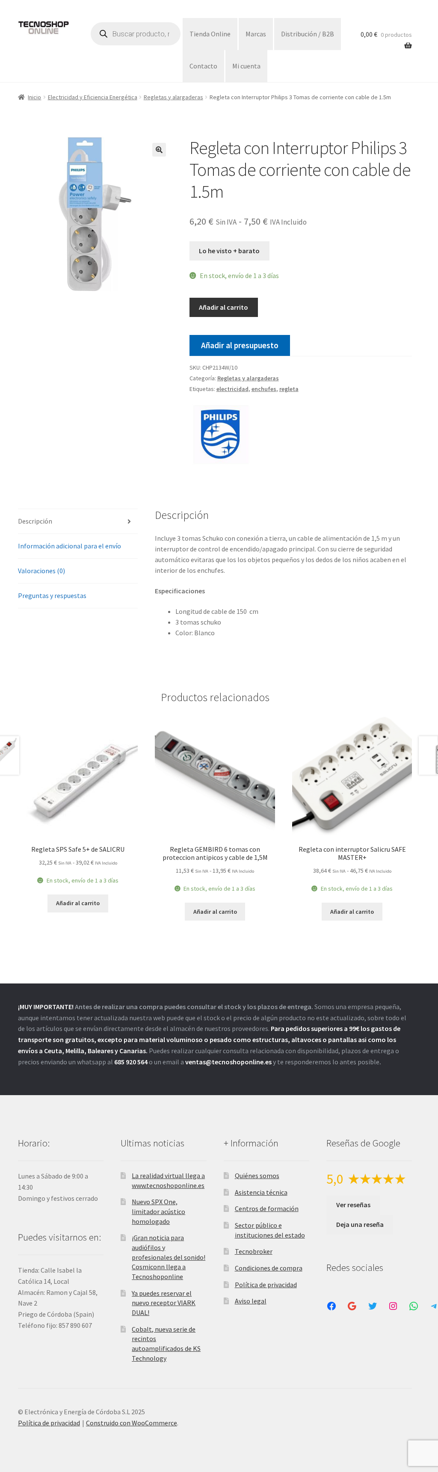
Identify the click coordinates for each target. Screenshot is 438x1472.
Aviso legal (250, 1301)
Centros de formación (267, 1208)
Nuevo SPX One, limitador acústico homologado (158, 1211)
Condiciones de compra (268, 1268)
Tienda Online (210, 34)
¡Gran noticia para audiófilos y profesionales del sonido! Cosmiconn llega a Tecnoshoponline (168, 1257)
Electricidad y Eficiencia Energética (92, 97)
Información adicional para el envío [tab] (69, 546)
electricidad (232, 389)
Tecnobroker (253, 1251)
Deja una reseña (360, 1224)
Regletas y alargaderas (173, 97)
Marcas (256, 34)
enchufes (264, 389)
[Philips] (221, 433)
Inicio (34, 97)
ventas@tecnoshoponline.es (228, 1061)
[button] (159, 150)
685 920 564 (131, 1061)
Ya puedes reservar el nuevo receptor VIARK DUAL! (163, 1303)
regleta (289, 389)
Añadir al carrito (223, 307)
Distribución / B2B (307, 34)
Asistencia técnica (261, 1192)
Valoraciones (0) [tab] (41, 570)
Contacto (203, 66)
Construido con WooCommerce (131, 1423)
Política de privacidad (266, 1284)
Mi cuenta (246, 66)
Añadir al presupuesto (239, 345)
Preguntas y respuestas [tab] (52, 595)
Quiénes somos (257, 1175)
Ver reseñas (353, 1204)
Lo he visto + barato (229, 250)
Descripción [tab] (35, 521)
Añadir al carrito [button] (78, 903)
